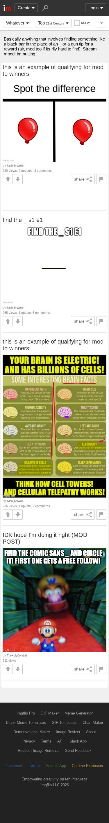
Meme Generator (79, 713)
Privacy (28, 741)
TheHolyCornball (17, 655)
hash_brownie (15, 165)
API (60, 741)
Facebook (14, 766)
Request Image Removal (38, 750)
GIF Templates (64, 722)
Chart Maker (93, 722)
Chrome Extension (87, 766)
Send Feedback (78, 750)
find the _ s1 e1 (23, 220)
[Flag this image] (101, 179)
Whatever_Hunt (19, 22)
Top (51, 22)
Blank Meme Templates (26, 722)
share (79, 179)
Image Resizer (68, 732)
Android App (56, 766)
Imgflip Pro (26, 713)
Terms (46, 741)
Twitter (34, 766)
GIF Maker (50, 713)
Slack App (78, 741)
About (91, 732)
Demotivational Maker (31, 732)
